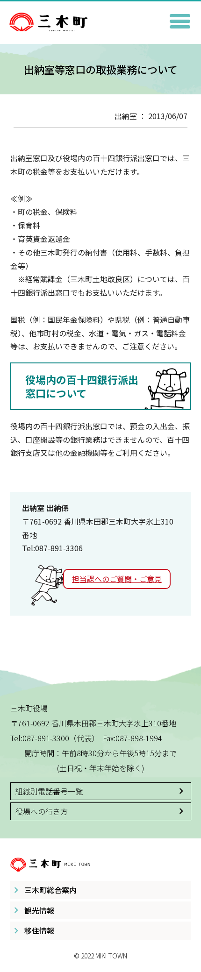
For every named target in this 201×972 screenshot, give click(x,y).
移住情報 (39, 930)
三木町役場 (100, 17)
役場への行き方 (41, 811)
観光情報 (39, 910)
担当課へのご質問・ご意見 (117, 578)
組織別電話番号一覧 (49, 791)
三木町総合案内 (50, 889)
